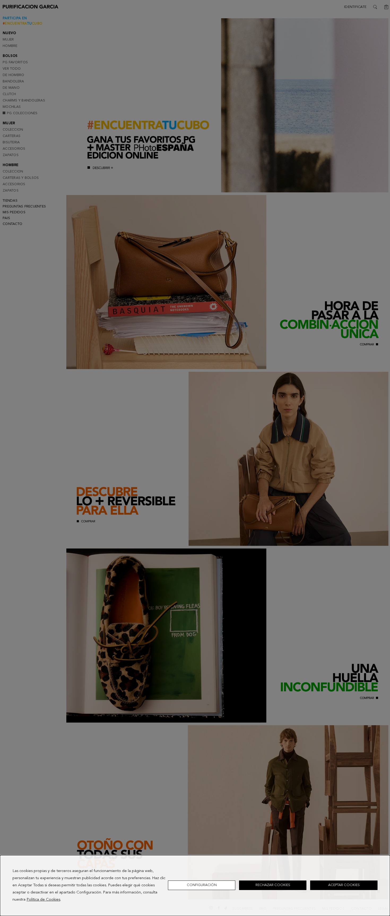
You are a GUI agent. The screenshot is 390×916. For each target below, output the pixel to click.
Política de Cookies (43, 900)
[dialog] (195, 885)
